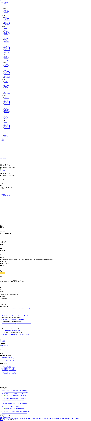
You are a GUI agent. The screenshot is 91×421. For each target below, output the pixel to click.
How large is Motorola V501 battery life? (8, 360)
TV (4, 6)
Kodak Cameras (6, 112)
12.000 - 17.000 (7, 19)
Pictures (3, 194)
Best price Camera (7, 93)
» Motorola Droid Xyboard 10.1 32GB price (9, 370)
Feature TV (6, 117)
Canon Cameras (6, 108)
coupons (3, 139)
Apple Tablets (6, 58)
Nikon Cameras (6, 109)
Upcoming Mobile (5, 138)
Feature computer (6, 65)
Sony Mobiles (6, 34)
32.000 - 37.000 (7, 49)
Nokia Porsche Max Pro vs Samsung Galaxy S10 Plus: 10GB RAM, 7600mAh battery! (16, 308)
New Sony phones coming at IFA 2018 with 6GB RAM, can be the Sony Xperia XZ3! (16, 326)
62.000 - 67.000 (7, 23)
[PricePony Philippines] (4, 0)
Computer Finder (6, 64)
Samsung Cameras (7, 111)
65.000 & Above (7, 24)
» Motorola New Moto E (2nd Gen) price (8, 369)
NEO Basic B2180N (53, 418)
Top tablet (5, 40)
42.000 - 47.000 (7, 21)
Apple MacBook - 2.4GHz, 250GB (61, 418)
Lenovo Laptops (6, 84)
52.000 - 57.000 (7, 22)
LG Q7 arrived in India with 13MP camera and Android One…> (12, 330)
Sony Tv (5, 135)
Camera (5, 5)
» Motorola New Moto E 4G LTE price (8, 368)
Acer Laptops (6, 87)
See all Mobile (3, 231)
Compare (1, 420)
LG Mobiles (6, 29)
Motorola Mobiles (7, 33)
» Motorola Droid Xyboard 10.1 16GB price (9, 373)
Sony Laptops (6, 86)
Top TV (5, 116)
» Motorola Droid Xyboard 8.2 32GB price (8, 372)
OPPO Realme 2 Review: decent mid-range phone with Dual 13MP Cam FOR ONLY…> (16, 323)
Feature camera (6, 91)
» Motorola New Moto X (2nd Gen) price (8, 367)
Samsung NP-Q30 (47, 418)
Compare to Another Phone (6, 195)
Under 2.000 (6, 18)
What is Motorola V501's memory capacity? (8, 358)
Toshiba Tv (6, 133)
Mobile (5, 3)
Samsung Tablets (6, 57)
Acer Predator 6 (2, 351)
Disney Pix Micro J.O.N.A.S (4, 418)
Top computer (6, 66)
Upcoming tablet (6, 42)
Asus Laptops (6, 83)
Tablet (5, 4)
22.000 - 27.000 (7, 20)
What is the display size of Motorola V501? (8, 359)
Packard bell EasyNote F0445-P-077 (38, 418)
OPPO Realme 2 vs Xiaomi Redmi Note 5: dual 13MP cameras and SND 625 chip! (15, 334)
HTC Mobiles (6, 31)
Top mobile (6, 12)
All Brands (5, 28)
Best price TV (6, 118)
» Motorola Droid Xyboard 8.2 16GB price (8, 371)
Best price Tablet (6, 41)
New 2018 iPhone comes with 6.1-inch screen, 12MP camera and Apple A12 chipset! (15, 315)
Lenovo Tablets (6, 60)
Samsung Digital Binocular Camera (22, 418)
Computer (6, 417)
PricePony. (7, 419)
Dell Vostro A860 (30, 418)
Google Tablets (6, 59)
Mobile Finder (6, 10)
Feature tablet (6, 39)
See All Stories (3, 414)
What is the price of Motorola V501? (7, 357)
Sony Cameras (6, 110)
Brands (3, 140)
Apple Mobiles (6, 30)
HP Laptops (6, 82)
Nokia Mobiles (6, 32)
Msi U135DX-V (69, 418)
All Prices (5, 17)
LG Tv (5, 134)
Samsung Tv (6, 136)
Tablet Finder (6, 38)
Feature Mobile (6, 11)
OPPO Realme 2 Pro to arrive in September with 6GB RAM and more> (13, 319)
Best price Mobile (6, 13)
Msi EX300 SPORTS (75, 418)
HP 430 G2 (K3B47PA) (12, 418)
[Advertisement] (45, 150)
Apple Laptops (6, 85)
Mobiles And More (5, 2)
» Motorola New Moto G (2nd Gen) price (8, 366)
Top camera (6, 92)
